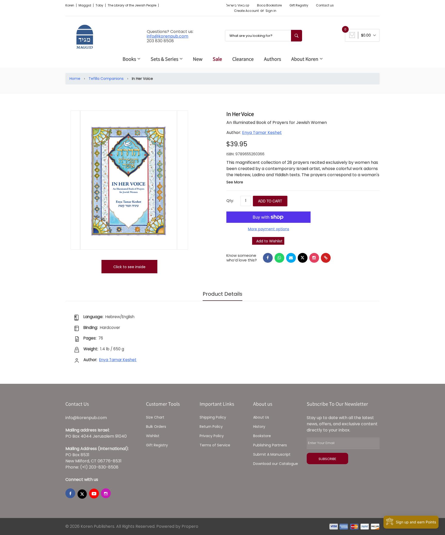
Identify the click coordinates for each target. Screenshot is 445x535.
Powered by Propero (177, 526)
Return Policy (211, 426)
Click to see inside (129, 266)
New (197, 59)
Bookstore (262, 435)
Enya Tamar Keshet (262, 132)
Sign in (271, 11)
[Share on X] (302, 258)
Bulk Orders (156, 426)
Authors (272, 59)
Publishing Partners (270, 445)
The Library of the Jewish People (132, 5)
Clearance (243, 59)
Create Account (246, 11)
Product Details (222, 294)
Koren (70, 5)
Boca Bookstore (269, 5)
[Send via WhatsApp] (279, 258)
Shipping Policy (213, 417)
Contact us (325, 5)
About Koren (304, 59)
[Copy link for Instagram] (314, 258)
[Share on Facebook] (268, 258)
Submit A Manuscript (271, 454)
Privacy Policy (212, 435)
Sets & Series (164, 59)
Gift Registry (298, 5)
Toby (100, 5)
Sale (217, 59)
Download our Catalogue (275, 463)
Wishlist (152, 435)
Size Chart (155, 417)
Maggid (85, 5)
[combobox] (263, 35)
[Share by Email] (291, 258)
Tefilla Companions (106, 78)
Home (75, 78)
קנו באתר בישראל (237, 5)
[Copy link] (326, 258)
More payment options (268, 229)
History (259, 426)
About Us (261, 417)
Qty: (230, 200)
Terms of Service (215, 445)
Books (129, 59)
